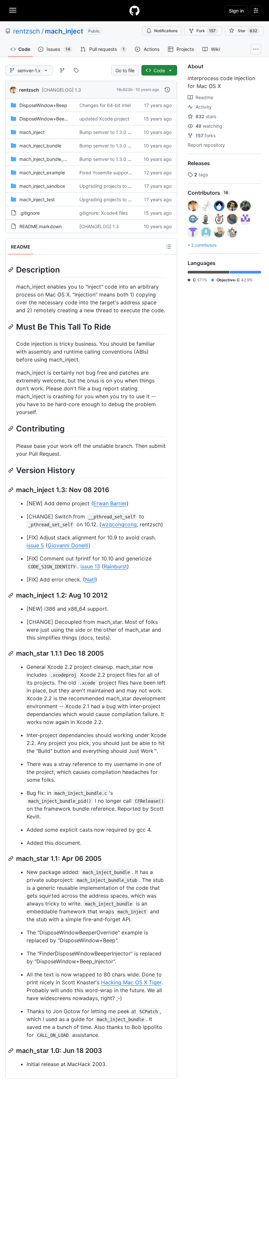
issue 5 (35, 545)
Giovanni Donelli (68, 545)
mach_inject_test (37, 199)
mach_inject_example (42, 172)
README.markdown (40, 226)
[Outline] (168, 246)
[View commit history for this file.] (167, 89)
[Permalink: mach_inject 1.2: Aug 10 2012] (11, 595)
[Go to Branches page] (62, 70)
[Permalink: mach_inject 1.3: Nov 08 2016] (11, 489)
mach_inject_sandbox (42, 186)
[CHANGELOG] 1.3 (61, 90)
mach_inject (64, 31)
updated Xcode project (104, 118)
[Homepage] (134, 10)
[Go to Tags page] (76, 70)
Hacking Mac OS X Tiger (131, 982)
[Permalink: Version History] (11, 470)
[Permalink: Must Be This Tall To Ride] (11, 326)
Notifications (165, 30)
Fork (206, 30)
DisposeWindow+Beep (43, 105)
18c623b (124, 89)
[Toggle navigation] (13, 10)
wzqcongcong (119, 524)
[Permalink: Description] (11, 269)
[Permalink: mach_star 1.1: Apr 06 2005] (11, 858)
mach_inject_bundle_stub (46, 159)
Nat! (90, 579)
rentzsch (26, 31)
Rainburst (115, 566)
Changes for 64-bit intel (105, 105)
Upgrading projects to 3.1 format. (115, 186)
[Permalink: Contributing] (11, 428)
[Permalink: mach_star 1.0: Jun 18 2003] (11, 1050)
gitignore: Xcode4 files (103, 213)
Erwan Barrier (110, 503)
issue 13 (90, 566)
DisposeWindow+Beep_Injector (52, 118)
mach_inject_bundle (40, 145)
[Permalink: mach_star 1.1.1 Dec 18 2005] (11, 653)
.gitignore (29, 213)
